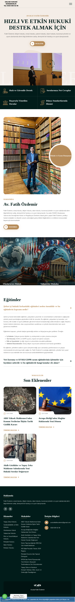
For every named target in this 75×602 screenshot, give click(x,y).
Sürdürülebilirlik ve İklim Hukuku (11, 526)
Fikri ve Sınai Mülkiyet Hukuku (11, 537)
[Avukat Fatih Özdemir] (11, 4)
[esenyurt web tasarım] (37, 585)
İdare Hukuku (8, 545)
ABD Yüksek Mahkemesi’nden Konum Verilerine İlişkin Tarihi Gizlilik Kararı (18, 421)
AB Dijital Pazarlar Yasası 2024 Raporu (31, 550)
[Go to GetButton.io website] (5, 600)
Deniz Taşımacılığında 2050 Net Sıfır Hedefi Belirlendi (31, 544)
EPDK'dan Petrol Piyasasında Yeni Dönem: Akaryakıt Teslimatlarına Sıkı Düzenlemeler (31, 562)
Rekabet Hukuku (9, 542)
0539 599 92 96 (55, 528)
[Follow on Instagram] (5, 509)
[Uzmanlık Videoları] (50, 64)
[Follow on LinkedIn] (10, 509)
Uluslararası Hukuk (10, 530)
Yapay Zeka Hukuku (10, 522)
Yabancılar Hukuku (35, 284)
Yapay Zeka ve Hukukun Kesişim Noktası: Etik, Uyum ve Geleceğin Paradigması (31, 570)
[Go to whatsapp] (4, 596)
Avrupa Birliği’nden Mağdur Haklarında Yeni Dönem (52, 420)
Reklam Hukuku (9, 548)
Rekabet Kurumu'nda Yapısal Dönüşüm (30, 555)
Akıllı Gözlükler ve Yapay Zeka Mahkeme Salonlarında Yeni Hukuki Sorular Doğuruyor (18, 468)
